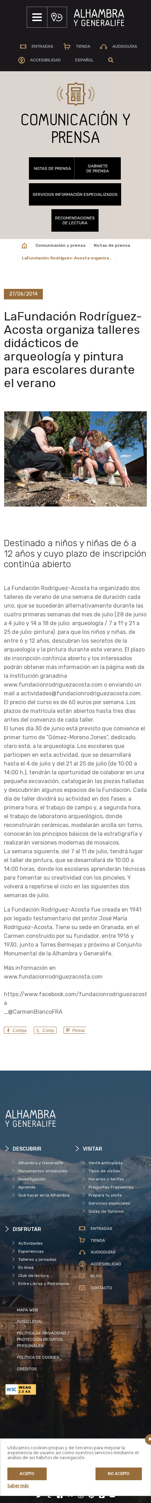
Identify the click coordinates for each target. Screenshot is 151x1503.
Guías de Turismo (106, 1211)
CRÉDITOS (27, 1368)
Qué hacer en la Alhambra (44, 1195)
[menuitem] (84, 60)
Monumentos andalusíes (42, 1170)
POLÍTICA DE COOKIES (38, 1357)
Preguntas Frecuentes (111, 1187)
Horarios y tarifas (106, 1179)
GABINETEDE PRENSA (97, 168)
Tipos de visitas (104, 1170)
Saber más (17, 1486)
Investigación (32, 1179)
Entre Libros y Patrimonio (43, 1283)
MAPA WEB (27, 1309)
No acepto (119, 1473)
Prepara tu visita (105, 1195)
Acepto (27, 1473)
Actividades (30, 1243)
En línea (26, 1267)
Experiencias (31, 1251)
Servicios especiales (109, 1203)
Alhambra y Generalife (40, 1162)
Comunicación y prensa (60, 245)
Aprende (26, 1187)
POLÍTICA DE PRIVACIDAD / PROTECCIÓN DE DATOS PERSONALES (43, 1339)
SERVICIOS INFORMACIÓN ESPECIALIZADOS (75, 194)
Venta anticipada (105, 1162)
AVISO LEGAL (30, 1321)
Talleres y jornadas (37, 1259)
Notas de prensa (52, 168)
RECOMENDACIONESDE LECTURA (75, 220)
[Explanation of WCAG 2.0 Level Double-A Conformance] (40, 1389)
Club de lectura (33, 1275)
